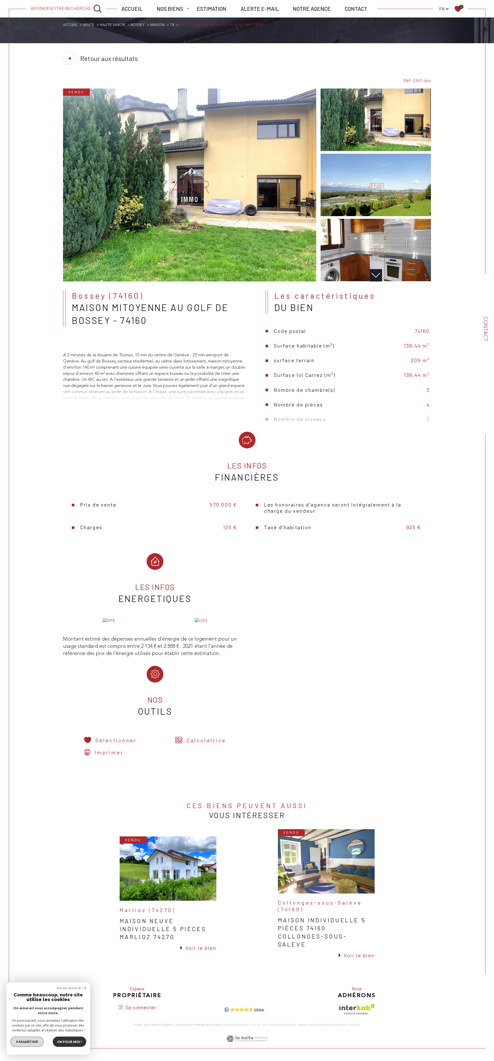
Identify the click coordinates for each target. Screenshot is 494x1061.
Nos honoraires (235, 1025)
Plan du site (258, 1025)
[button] (376, 275)
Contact (356, 8)
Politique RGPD (335, 1025)
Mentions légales (282, 1025)
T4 (172, 25)
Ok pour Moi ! (69, 1041)
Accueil (132, 8)
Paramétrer (27, 1041)
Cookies (354, 1025)
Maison (157, 25)
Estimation (211, 8)
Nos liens (315, 1025)
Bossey (138, 25)
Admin (301, 1025)
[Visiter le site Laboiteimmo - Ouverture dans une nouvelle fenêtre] (247, 1045)
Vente (88, 25)
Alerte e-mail (260, 8)
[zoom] (189, 280)
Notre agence (312, 8)
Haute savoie (112, 25)
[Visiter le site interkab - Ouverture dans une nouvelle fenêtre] (357, 1009)
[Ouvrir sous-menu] (187, 8)
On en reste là (69, 988)
